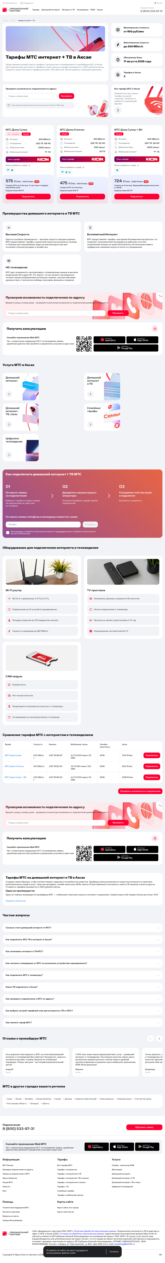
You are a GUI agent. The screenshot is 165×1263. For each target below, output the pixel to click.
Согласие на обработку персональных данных (81, 1233)
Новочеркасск (107, 1098)
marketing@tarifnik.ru (124, 1244)
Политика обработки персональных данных (95, 1231)
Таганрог (34, 1103)
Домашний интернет (51, 10)
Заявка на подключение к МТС (16, 1174)
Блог (5, 1191)
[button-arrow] (9, 394)
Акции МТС (8, 1182)
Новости (6, 1187)
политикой (60, 531)
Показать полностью (16, 901)
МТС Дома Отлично (72, 129)
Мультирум (117, 1170)
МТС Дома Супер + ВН (128, 129)
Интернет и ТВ (68, 10)
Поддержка (28, 3)
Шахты (46, 1103)
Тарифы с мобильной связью (70, 1195)
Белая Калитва (43, 1098)
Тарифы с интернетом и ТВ (69, 1174)
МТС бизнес (8, 1165)
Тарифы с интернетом (67, 1170)
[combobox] (31, 96)
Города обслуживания (12, 1220)
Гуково (58, 1098)
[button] (55, 67)
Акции (100, 10)
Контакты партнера (11, 1212)
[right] (159, 1038)
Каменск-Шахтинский (86, 1098)
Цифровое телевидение (122, 1187)
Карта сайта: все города (68, 1208)
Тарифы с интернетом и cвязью (71, 1182)
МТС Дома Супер (16, 129)
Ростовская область (17, 1103)
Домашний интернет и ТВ (123, 1178)
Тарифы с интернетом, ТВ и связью (73, 1178)
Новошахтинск (124, 1098)
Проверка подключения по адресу (18, 1170)
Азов (9, 1098)
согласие (19, 531)
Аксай (159, 3)
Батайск (29, 1098)
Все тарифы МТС (64, 1165)
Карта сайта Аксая (65, 1212)
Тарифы (35, 10)
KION (92, 10)
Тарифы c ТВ (63, 1187)
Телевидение (82, 10)
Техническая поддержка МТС (16, 1208)
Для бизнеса (11, 3)
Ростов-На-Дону (143, 1098)
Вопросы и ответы (11, 1216)
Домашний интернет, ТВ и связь (126, 1182)
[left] (150, 1038)
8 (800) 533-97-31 (151, 11)
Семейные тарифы (65, 1191)
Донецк (68, 1098)
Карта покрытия (10, 1178)
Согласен (114, 1251)
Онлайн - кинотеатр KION (123, 1165)
